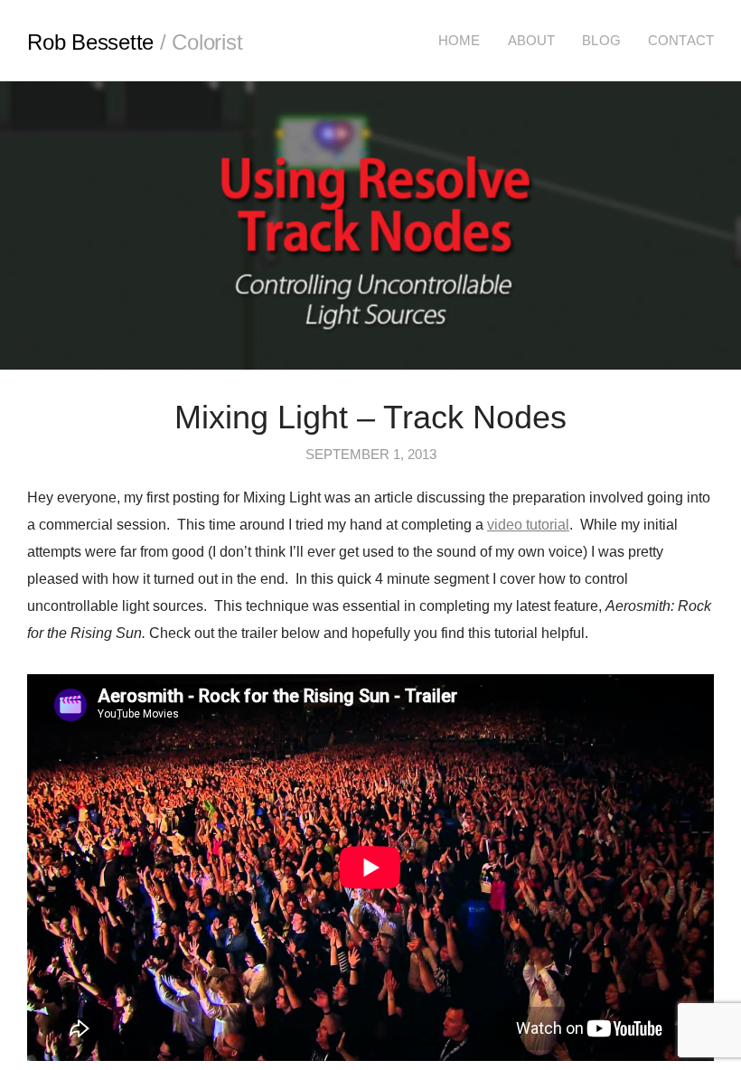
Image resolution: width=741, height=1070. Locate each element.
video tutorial (528, 524)
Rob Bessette (135, 42)
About (532, 40)
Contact (681, 40)
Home (459, 40)
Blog (601, 40)
